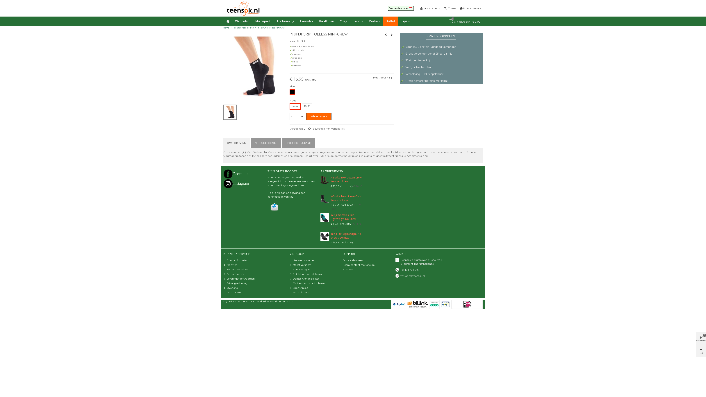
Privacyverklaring (237, 283)
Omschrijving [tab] (236, 143)
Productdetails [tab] (265, 143)
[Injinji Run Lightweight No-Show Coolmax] (324, 236)
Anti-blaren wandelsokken (308, 274)
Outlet (390, 21)
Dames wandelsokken (306, 278)
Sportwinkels (300, 287)
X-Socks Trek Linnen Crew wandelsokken (346, 198)
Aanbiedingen (331, 171)
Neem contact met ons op (359, 265)
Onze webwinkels (353, 260)
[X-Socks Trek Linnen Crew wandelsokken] (324, 199)
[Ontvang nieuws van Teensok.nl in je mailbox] (274, 207)
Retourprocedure (237, 269)
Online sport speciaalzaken (309, 283)
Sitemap (348, 269)
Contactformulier (237, 260)
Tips (404, 21)
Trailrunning (285, 21)
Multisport (263, 21)
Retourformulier (236, 274)
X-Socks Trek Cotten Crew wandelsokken (346, 179)
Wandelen (242, 21)
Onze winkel (234, 292)
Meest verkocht (302, 265)
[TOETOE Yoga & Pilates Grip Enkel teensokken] (391, 34)
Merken (374, 21)
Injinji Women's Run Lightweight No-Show (343, 217)
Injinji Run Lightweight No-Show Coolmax (346, 235)
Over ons (232, 287)
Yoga (343, 21)
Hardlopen (326, 21)
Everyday (306, 21)
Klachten (232, 265)
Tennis (358, 21)
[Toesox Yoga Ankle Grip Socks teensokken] (385, 34)
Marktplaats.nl (301, 292)
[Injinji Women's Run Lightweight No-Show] (324, 217)
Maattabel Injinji (383, 77)
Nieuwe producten (304, 260)
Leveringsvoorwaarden (241, 278)
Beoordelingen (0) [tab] (298, 143)
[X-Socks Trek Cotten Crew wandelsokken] (324, 180)
